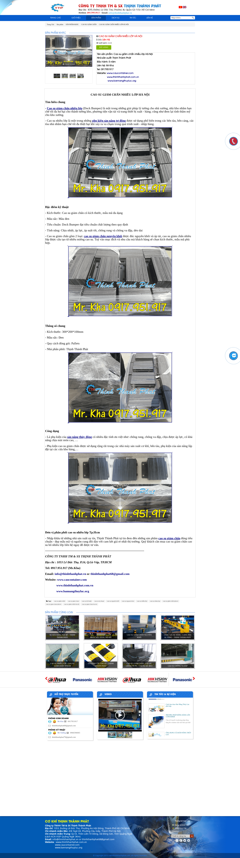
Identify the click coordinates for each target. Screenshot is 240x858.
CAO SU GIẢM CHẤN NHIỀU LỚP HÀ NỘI (114, 24)
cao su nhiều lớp (142, 601)
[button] (140, 715)
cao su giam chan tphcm (53, 604)
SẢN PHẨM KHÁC (72, 24)
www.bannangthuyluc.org (68, 847)
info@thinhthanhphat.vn (65, 839)
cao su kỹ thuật (86, 601)
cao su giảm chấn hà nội (71, 604)
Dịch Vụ (115, 18)
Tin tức (133, 18)
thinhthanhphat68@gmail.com (98, 839)
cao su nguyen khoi (128, 601)
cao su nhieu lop (155, 601)
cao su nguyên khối (113, 601)
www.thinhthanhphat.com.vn (71, 842)
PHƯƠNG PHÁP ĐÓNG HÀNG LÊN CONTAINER (178, 703)
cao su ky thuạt (99, 601)
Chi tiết (62, 635)
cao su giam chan (73, 601)
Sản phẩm (96, 18)
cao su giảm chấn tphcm (170, 601)
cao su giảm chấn (59, 601)
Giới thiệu (76, 18)
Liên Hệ (149, 18)
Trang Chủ (55, 18)
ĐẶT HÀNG (103, 47)
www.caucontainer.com (67, 844)
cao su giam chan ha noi (89, 604)
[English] (184, 7)
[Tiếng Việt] (180, 7)
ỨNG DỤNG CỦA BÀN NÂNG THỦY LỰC (178, 721)
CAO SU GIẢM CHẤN (88, 24)
